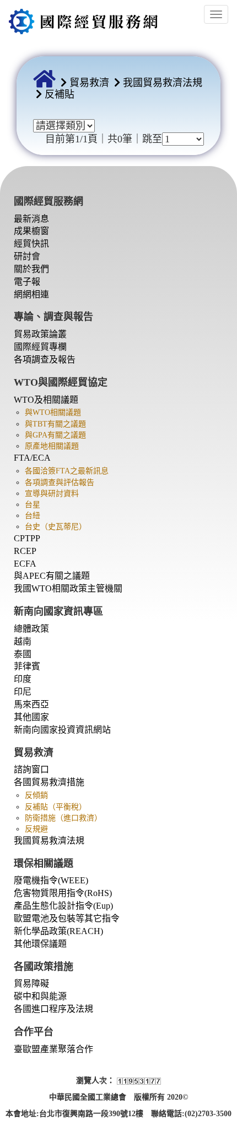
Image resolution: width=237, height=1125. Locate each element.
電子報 (27, 281)
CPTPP (27, 538)
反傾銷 (36, 795)
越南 (22, 641)
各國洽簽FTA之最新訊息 (67, 471)
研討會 (27, 256)
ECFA (25, 563)
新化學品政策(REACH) (58, 931)
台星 (32, 504)
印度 (22, 679)
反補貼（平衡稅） (56, 807)
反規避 (36, 829)
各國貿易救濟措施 (49, 782)
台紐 (32, 515)
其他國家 (31, 717)
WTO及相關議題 (46, 399)
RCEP (25, 551)
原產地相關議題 (52, 446)
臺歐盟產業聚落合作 (53, 1049)
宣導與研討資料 (52, 493)
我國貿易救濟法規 (162, 82)
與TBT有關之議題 (55, 424)
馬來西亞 (31, 704)
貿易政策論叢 (40, 334)
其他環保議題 (40, 943)
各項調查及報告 (45, 359)
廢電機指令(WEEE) (51, 880)
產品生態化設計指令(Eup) (63, 905)
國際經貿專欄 (40, 346)
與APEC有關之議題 (52, 575)
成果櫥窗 (31, 231)
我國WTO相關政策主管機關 (68, 588)
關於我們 (31, 269)
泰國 (22, 654)
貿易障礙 (31, 983)
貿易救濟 (89, 82)
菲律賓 (27, 666)
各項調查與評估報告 (59, 482)
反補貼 (59, 94)
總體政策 (31, 628)
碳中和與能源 (40, 996)
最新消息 (31, 218)
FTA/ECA (32, 457)
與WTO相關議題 (53, 412)
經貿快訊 (31, 243)
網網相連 (31, 294)
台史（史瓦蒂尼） (56, 526)
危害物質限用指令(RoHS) (63, 893)
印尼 (22, 691)
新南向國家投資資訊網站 (62, 729)
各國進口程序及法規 (53, 1009)
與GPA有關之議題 (55, 435)
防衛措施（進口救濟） (63, 818)
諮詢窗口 (31, 769)
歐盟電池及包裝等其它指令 (67, 918)
